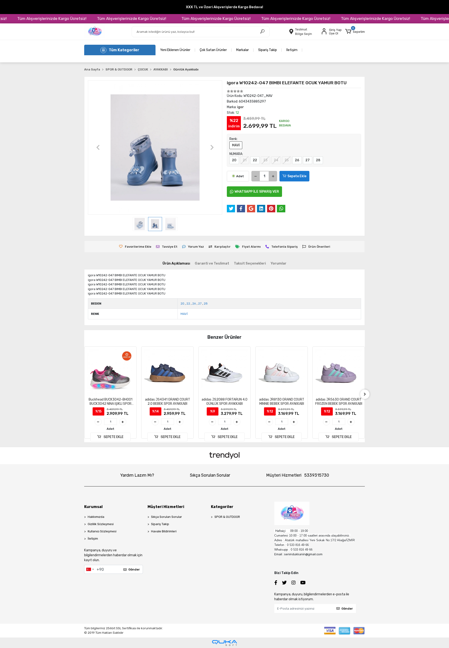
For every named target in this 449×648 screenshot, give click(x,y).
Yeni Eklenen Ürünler (175, 50)
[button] (355, 31)
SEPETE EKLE (113, 437)
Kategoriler (222, 506)
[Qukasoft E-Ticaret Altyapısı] (224, 643)
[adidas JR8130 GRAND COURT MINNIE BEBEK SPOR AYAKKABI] (281, 372)
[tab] (176, 263)
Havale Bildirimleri (164, 531)
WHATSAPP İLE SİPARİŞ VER (257, 192)
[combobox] (89, 569)
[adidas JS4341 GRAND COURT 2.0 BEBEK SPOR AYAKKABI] (167, 372)
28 (318, 160)
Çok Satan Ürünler (213, 50)
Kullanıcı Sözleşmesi (102, 531)
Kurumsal (93, 506)
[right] (365, 394)
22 (255, 160)
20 (234, 160)
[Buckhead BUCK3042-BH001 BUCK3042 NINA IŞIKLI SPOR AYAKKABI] (110, 372)
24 (276, 160)
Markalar (242, 50)
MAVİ (236, 145)
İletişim (291, 50)
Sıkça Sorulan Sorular (210, 475)
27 (307, 160)
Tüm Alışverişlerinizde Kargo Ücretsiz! (39, 18)
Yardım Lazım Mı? (137, 475)
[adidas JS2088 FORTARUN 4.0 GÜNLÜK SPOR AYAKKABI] (224, 372)
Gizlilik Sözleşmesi (101, 524)
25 (287, 160)
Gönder (134, 569)
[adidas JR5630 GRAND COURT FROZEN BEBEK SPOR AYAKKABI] (338, 372)
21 (244, 160)
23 (265, 160)
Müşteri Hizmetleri (297, 475)
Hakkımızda (96, 517)
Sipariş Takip (267, 50)
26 (297, 160)
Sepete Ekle (296, 176)
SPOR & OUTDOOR (227, 517)
